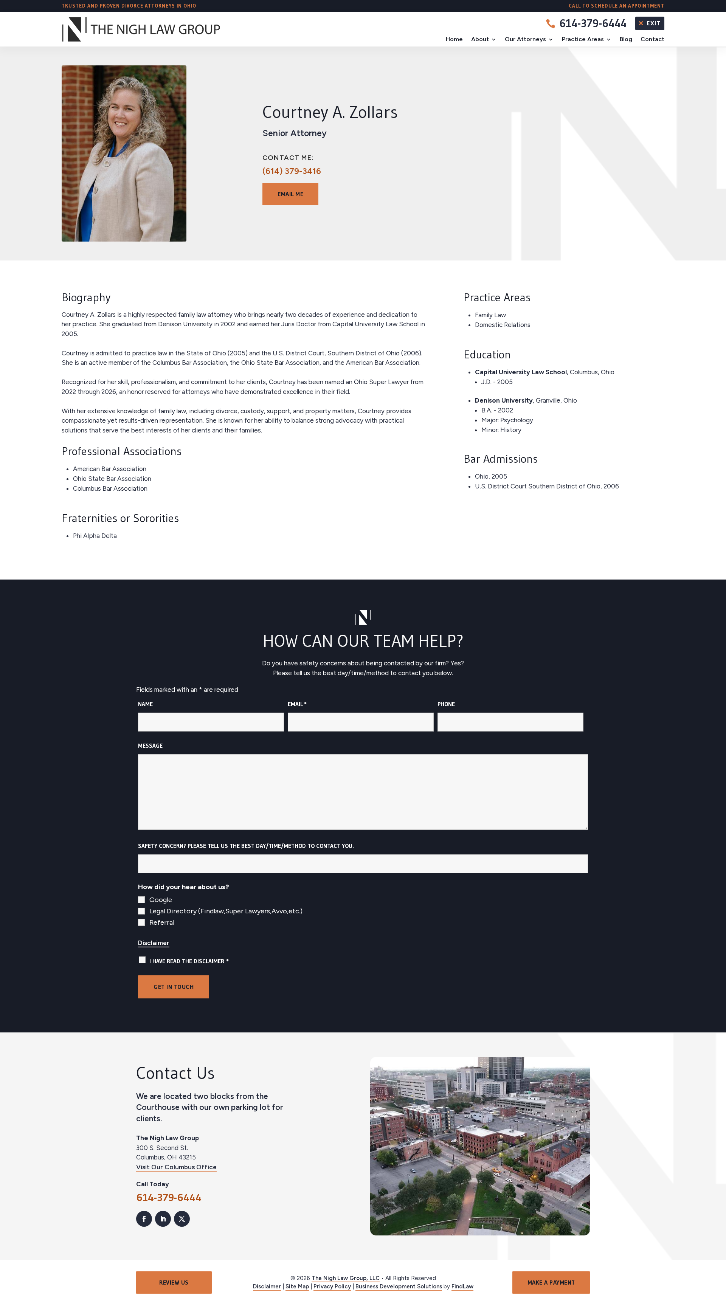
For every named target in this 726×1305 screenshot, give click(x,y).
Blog (626, 39)
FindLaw (462, 1286)
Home (454, 39)
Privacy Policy (332, 1286)
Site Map (297, 1286)
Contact (652, 39)
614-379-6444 (593, 23)
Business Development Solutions (398, 1286)
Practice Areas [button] (583, 39)
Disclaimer (153, 943)
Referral (161, 922)
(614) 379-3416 (291, 171)
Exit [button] (654, 23)
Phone (446, 704)
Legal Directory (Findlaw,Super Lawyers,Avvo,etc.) (225, 911)
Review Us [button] (174, 1282)
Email (297, 704)
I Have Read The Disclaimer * (189, 961)
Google (160, 900)
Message (150, 745)
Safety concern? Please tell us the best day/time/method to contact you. (246, 845)
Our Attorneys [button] (525, 39)
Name (145, 704)
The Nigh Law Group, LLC (346, 1278)
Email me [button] (290, 194)
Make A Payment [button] (551, 1282)
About (480, 39)
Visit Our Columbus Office (176, 1167)
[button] (718, 1250)
